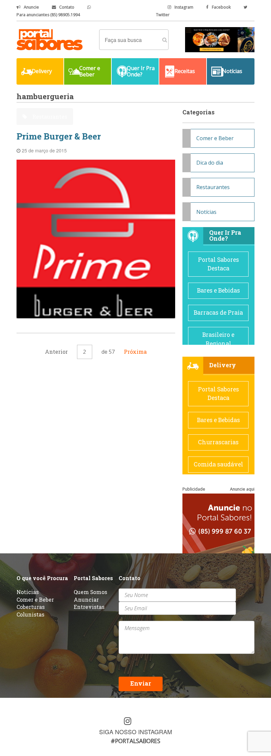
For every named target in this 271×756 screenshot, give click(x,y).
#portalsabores (135, 741)
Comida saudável (218, 464)
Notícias (206, 212)
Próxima (135, 351)
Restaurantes (49, 116)
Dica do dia (209, 162)
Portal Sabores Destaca (218, 264)
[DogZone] (219, 39)
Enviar (140, 683)
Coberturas (31, 606)
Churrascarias (218, 442)
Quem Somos (90, 591)
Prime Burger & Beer (59, 136)
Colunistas (30, 614)
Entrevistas (89, 606)
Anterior (56, 351)
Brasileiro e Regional (218, 339)
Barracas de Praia (218, 312)
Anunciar (86, 599)
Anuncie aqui (242, 489)
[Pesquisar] (164, 40)
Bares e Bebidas (218, 290)
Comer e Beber (215, 138)
